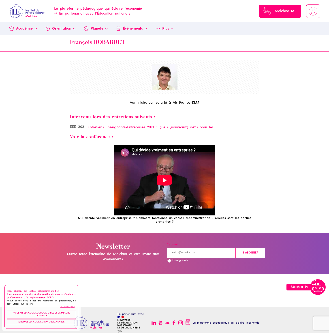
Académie (24, 28)
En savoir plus (67, 307)
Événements (133, 28)
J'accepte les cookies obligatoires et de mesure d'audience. (41, 314)
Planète (97, 28)
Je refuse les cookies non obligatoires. (41, 322)
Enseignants (180, 260)
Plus (165, 28)
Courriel (172, 244)
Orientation (61, 28)
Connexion (313, 11)
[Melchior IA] (318, 287)
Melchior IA (284, 11)
